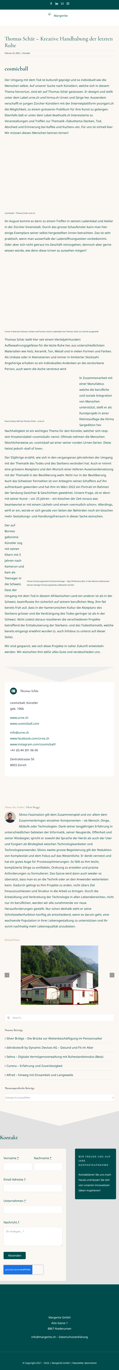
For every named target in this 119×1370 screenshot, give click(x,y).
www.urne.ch (19, 718)
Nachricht (11, 1222)
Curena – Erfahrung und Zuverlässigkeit (34, 1066)
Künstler (26, 53)
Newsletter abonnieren (84, 1362)
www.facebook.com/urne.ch (29, 738)
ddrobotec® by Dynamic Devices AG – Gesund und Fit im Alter (50, 1048)
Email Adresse (15, 1179)
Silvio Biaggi (33, 807)
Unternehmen (15, 1201)
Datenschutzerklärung (73, 1337)
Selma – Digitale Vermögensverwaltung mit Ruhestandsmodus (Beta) (55, 1057)
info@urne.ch (19, 733)
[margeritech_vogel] (59, 1290)
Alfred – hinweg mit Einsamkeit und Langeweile (40, 1075)
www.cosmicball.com (24, 724)
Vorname (11, 1158)
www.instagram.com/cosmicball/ (33, 744)
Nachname (42, 1158)
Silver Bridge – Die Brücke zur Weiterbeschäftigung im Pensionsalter (54, 1038)
